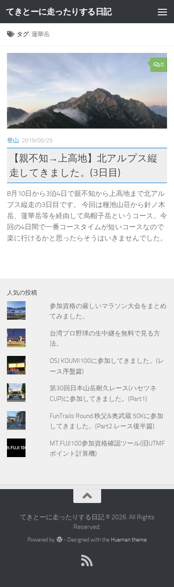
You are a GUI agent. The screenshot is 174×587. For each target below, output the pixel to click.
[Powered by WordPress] (59, 539)
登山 (13, 140)
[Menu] (162, 11)
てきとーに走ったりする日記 (59, 11)
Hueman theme (129, 539)
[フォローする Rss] (87, 560)
